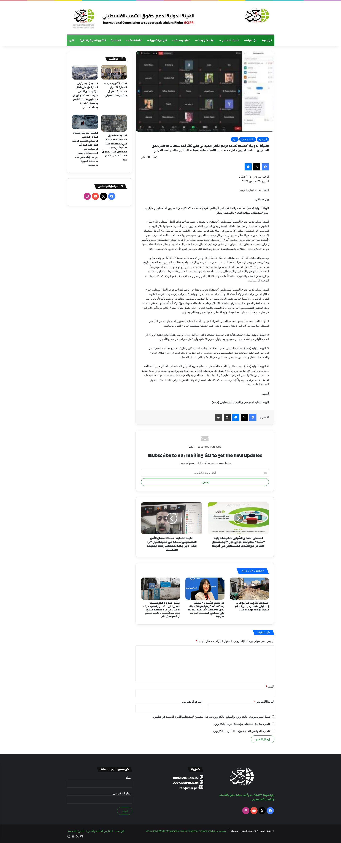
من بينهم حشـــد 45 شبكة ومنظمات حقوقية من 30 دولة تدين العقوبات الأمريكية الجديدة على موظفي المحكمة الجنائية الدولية (205, 610)
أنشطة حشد (135, 40)
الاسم (270, 686)
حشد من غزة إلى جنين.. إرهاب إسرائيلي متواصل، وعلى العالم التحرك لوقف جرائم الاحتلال (252, 606)
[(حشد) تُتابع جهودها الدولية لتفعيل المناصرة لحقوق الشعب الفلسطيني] (114, 72)
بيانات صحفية (247, 139)
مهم (235, 139)
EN (52, 40)
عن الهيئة (251, 40)
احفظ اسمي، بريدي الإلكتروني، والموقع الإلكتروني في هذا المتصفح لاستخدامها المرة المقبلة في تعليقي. (211, 716)
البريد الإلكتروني (263, 701)
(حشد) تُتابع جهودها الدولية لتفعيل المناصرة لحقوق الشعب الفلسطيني (115, 89)
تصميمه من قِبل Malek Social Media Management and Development (186, 830)
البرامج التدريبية (158, 40)
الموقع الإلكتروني (192, 701)
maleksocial (205, 830)
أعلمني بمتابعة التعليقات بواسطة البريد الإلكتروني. (242, 724)
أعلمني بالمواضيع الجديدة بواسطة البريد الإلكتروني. (241, 731)
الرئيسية (267, 40)
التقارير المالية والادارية (93, 40)
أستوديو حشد (182, 40)
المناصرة (116, 40)
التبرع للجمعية (67, 40)
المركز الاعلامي (230, 40)
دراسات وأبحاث (206, 40)
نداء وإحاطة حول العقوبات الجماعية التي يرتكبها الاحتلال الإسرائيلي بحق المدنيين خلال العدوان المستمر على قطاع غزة (114, 147)
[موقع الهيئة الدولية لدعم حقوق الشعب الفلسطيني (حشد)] (256, 16)
